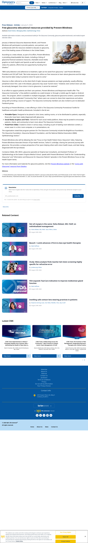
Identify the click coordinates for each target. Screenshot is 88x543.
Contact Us (44, 376)
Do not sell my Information (44, 384)
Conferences (52, 3)
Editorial (44, 373)
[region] (44, 536)
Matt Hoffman (35, 246)
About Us (44, 371)
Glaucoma (6, 207)
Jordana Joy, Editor (36, 267)
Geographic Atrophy (53, 7)
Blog (60, 3)
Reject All (65, 537)
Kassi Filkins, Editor (51, 229)
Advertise (44, 369)
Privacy (44, 382)
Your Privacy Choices (44, 386)
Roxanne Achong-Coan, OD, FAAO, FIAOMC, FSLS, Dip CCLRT (48, 303)
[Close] (85, 536)
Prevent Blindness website (60, 164)
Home (32, 427)
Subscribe (77, 196)
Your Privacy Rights (65, 532)
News (37, 3)
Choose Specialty (31, 7)
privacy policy (36, 199)
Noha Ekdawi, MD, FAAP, (38, 229)
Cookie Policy (19, 541)
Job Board (44, 378)
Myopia (61, 7)
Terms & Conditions (44, 380)
